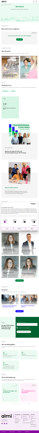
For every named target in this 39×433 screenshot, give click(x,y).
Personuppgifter (12, 431)
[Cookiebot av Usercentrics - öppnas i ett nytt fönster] (31, 204)
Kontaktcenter (25, 418)
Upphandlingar (33, 424)
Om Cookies (4, 431)
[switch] (14, 222)
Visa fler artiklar (19, 311)
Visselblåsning (27, 431)
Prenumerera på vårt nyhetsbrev (23, 331)
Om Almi (32, 416)
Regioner (6, 4)
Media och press (33, 426)
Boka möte (19, 39)
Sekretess (19, 431)
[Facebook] (2, 424)
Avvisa (7, 228)
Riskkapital (16, 418)
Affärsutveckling (17, 419)
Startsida (3, 4)
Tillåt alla (31, 228)
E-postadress (21, 322)
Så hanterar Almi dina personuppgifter (24, 327)
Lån (15, 416)
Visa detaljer (34, 225)
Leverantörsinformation (27, 422)
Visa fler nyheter (19, 280)
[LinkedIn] (4, 424)
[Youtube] (6, 424)
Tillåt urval (19, 228)
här (17, 213)
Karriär (32, 422)
